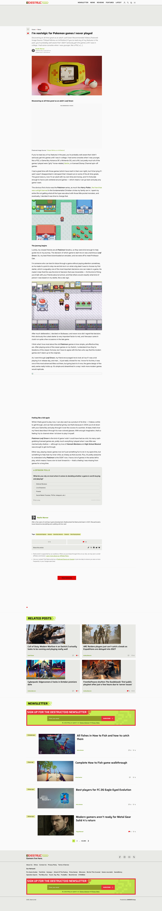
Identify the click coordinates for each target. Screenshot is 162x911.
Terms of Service (84, 722)
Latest (119, 2)
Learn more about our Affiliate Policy (57, 556)
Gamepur (49, 872)
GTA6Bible (81, 875)
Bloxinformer (73, 875)
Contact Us (43, 865)
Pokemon (66, 534)
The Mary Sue (43, 875)
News (92, 2)
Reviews (100, 2)
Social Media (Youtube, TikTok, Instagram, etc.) (50, 495)
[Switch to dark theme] (131, 2)
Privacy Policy (95, 722)
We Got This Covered (93, 872)
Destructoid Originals (41, 534)
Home (33, 29)
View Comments (67, 578)
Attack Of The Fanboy (61, 872)
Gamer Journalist (107, 872)
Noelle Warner (39, 49)
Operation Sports (31, 875)
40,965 (83, 841)
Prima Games (73, 872)
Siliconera (82, 872)
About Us (29, 865)
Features (110, 2)
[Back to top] (27, 607)
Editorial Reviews (41, 484)
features (50, 534)
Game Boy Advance (58, 534)
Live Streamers (41, 488)
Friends (38, 491)
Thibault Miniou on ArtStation (55, 150)
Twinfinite (42, 872)
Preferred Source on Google (65, 559)
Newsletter (83, 2)
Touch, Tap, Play (54, 875)
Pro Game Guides (31, 872)
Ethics (36, 865)
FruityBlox (64, 875)
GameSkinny (118, 872)
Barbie (66, 163)
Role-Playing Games (75, 534)
